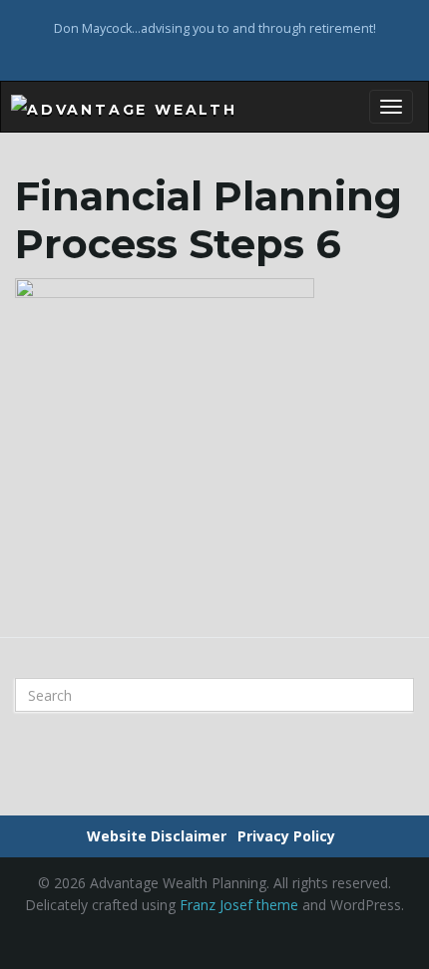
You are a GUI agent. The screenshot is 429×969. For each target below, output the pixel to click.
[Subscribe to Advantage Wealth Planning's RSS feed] (215, 54)
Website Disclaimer (156, 835)
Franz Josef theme (239, 904)
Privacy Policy (286, 835)
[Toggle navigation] (391, 107)
